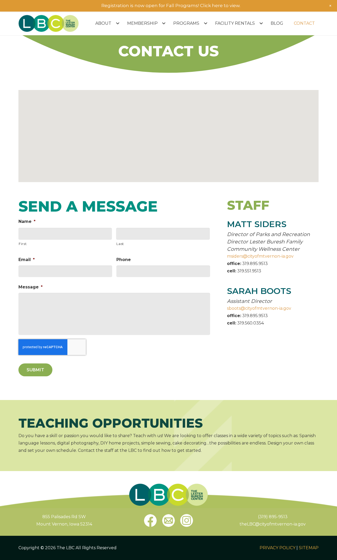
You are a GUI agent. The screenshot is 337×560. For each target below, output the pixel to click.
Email (26, 259)
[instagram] (186, 520)
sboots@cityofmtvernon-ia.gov (259, 308)
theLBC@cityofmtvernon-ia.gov (273, 524)
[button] (116, 23)
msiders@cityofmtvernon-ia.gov (260, 256)
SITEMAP (309, 547)
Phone (123, 259)
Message (30, 286)
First (23, 244)
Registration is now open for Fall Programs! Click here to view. (170, 5)
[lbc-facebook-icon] (150, 520)
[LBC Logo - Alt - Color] (48, 23)
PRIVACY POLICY (277, 547)
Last (120, 244)
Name (27, 221)
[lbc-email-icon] (168, 520)
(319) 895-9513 (273, 516)
